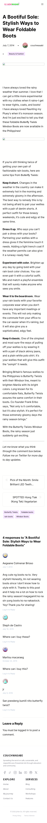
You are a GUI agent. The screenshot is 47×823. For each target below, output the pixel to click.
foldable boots (27, 512)
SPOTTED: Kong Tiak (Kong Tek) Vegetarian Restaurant (24, 500)
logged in (23, 730)
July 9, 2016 (8, 693)
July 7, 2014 (8, 567)
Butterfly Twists (11, 512)
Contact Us (8, 798)
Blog (28, 784)
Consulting (30, 789)
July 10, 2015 (8, 629)
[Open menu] (42, 4)
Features (29, 798)
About (5, 789)
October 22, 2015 (10, 661)
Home (5, 784)
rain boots (8, 516)
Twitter (23, 455)
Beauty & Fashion (16, 54)
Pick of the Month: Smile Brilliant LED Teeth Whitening (24, 482)
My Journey (8, 793)
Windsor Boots (22, 516)
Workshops (31, 793)
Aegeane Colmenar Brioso (18, 563)
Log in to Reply (9, 610)
